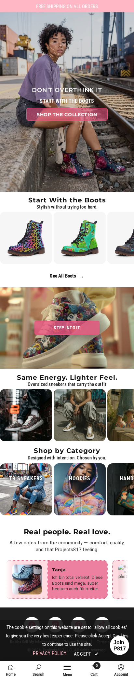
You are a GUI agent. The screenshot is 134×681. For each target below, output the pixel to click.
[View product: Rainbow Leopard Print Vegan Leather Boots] (26, 238)
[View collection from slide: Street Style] (26, 415)
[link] (38, 670)
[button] (119, 645)
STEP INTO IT (67, 327)
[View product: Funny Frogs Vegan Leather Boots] (80, 238)
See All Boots (67, 276)
